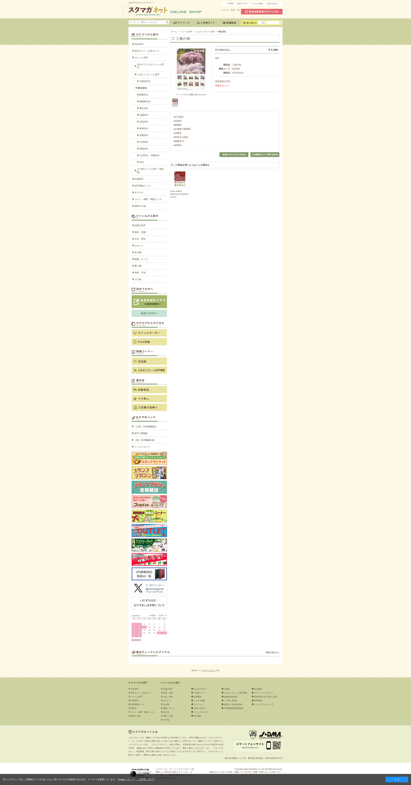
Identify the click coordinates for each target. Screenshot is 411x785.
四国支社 (143, 148)
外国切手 (139, 179)
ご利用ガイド (199, 693)
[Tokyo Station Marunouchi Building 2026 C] (179, 179)
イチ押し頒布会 (230, 700)
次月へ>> (163, 615)
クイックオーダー (201, 712)
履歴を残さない (272, 652)
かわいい (139, 245)
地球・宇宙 (140, 272)
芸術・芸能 (140, 232)
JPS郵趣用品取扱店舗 (233, 708)
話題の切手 (140, 225)
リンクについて (142, 446)
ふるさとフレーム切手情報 (235, 693)
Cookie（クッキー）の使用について (136, 779)
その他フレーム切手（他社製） (150, 171)
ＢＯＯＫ (139, 192)
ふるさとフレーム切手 (148, 74)
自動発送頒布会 (230, 697)
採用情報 (258, 700)
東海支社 (143, 128)
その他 (138, 279)
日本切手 (139, 44)
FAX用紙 (197, 716)
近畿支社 (143, 135)
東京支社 (143, 108)
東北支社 (142, 88)
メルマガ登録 (257, 3)
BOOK (133, 708)
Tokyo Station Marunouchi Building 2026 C (179, 194)
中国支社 (143, 142)
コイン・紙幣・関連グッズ (148, 199)
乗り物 (138, 266)
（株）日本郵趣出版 (144, 440)
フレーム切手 (141, 57)
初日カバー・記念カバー (147, 51)
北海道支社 (145, 81)
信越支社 (143, 115)
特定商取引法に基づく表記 (265, 697)
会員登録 (197, 697)
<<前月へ (153, 615)
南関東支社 (145, 101)
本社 (141, 162)
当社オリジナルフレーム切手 (150, 66)
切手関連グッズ (142, 185)
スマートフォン (208, 670)
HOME (230, 3)
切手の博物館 (141, 433)
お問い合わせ (272, 3)
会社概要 (258, 689)
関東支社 (143, 94)
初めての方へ (243, 3)
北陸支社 (143, 121)
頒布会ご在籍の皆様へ (233, 704)
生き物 (138, 252)
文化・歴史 (140, 239)
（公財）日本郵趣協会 (145, 426)
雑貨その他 (140, 206)
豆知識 (227, 689)
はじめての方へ (200, 689)
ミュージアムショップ (263, 704)
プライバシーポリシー (263, 693)
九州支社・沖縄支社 (149, 155)
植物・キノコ (141, 259)
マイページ (198, 704)
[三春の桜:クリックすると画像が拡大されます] (175, 103)
